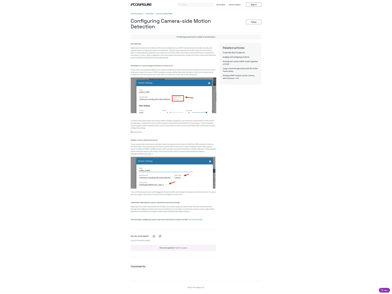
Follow (253, 22)
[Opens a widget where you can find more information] (384, 290)
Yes (154, 236)
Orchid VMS (150, 14)
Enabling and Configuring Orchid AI (236, 57)
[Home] (141, 4)
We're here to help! (195, 219)
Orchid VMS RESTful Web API (234, 52)
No (160, 236)
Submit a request (235, 5)
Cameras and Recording (164, 14)
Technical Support (137, 14)
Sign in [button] (254, 4)
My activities (221, 5)
